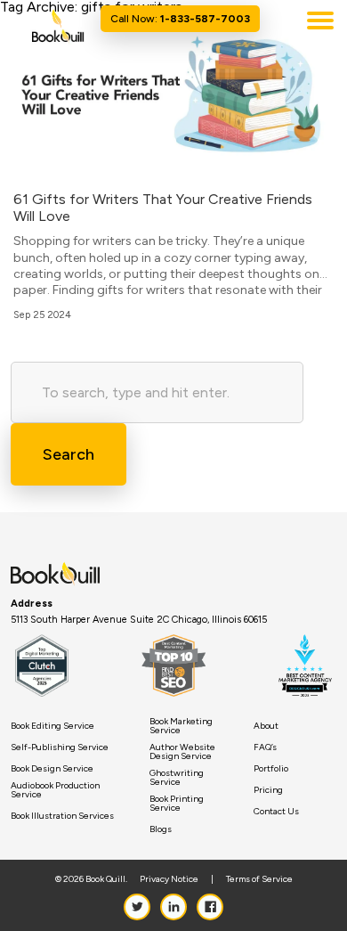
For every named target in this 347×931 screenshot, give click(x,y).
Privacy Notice (169, 879)
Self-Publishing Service (60, 747)
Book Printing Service (176, 804)
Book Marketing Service (181, 726)
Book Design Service (52, 768)
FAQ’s (265, 747)
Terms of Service (259, 879)
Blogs (160, 829)
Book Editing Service (52, 726)
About (266, 726)
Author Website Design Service (182, 752)
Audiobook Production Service (55, 790)
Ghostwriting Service (176, 778)
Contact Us (276, 811)
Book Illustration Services (62, 816)
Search (68, 454)
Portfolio (271, 768)
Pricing (268, 790)
